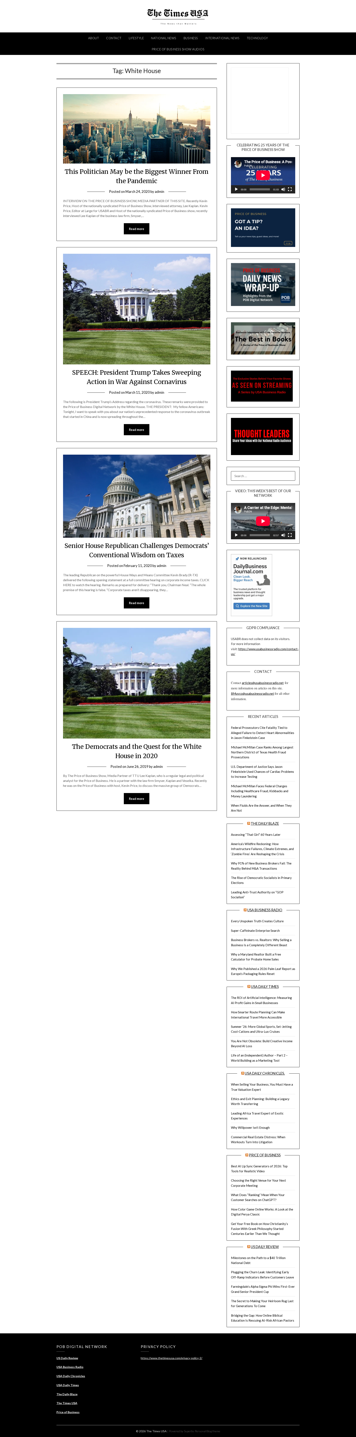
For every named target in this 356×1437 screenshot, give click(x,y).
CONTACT (114, 38)
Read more (136, 229)
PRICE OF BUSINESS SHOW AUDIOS (178, 49)
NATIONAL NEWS (163, 38)
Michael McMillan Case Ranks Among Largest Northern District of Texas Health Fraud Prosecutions (262, 752)
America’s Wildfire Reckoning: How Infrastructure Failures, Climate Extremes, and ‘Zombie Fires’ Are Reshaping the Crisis (262, 849)
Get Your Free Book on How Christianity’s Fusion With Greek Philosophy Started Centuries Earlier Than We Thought (259, 1229)
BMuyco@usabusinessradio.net (252, 693)
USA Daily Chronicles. (265, 1073)
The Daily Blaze (265, 823)
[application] (263, 175)
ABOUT (93, 38)
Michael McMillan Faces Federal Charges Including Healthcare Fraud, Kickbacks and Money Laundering (259, 791)
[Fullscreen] (290, 189)
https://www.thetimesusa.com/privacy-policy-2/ (171, 1358)
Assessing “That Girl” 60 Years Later (256, 834)
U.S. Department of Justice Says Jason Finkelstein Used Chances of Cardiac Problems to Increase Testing (262, 772)
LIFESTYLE (136, 38)
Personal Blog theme (207, 1431)
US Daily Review (265, 1247)
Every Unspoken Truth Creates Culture (257, 921)
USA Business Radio (264, 910)
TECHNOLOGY (257, 38)
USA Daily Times (265, 986)
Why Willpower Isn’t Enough (250, 1127)
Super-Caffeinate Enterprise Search (255, 930)
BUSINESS (191, 38)
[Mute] (283, 189)
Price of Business (265, 1155)
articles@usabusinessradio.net (263, 683)
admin (159, 191)
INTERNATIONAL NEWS (222, 38)
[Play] (236, 189)
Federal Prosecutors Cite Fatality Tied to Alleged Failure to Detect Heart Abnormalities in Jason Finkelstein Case (262, 733)
